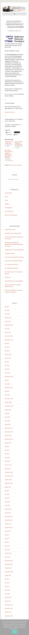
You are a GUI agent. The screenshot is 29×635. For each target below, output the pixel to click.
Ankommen (8, 277)
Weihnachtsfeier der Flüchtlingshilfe (14, 281)
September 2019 (9, 439)
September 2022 (9, 376)
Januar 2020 (8, 424)
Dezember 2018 (9, 472)
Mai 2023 (7, 369)
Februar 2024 (8, 354)
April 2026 (7, 314)
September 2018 (9, 483)
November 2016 (9, 564)
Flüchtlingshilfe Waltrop (14, 9)
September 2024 (9, 339)
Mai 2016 (7, 586)
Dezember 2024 (9, 336)
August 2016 (8, 575)
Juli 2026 (7, 306)
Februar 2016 (8, 597)
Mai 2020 (7, 413)
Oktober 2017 (8, 523)
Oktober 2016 (8, 568)
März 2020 (7, 420)
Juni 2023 (7, 365)
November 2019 (9, 431)
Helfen (6, 196)
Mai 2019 (7, 454)
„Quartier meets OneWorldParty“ (13, 233)
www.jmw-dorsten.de (9, 112)
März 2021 (7, 395)
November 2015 (9, 608)
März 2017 (7, 549)
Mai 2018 (7, 498)
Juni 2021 (7, 391)
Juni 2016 (7, 582)
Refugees (7, 204)
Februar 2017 (8, 553)
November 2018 (9, 476)
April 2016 (7, 590)
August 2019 (8, 443)
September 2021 (9, 387)
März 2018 (7, 505)
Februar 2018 (8, 509)
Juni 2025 (7, 328)
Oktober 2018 (8, 479)
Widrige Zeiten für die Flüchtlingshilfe (14, 249)
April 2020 (7, 417)
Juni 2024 (7, 347)
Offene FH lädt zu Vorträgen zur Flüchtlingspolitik (18, 143)
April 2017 (7, 546)
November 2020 (9, 398)
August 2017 (8, 531)
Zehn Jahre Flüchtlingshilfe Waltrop (14, 261)
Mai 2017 (7, 542)
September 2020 (9, 406)
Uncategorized (8, 207)
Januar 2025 (8, 332)
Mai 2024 (7, 351)
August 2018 (8, 487)
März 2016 (7, 593)
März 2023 (7, 373)
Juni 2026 (7, 310)
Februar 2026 (8, 317)
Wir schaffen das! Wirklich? (11, 264)
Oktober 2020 (8, 402)
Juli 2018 (7, 490)
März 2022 (7, 384)
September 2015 (9, 616)
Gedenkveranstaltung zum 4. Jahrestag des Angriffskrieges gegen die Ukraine (14, 244)
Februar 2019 (8, 465)
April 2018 (7, 501)
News (10, 165)
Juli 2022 (7, 380)
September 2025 (9, 325)
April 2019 (7, 457)
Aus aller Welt (8, 193)
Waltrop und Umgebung (17, 165)
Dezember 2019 (9, 428)
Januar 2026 (8, 321)
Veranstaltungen (9, 211)
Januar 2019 (8, 468)
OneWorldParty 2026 (10, 229)
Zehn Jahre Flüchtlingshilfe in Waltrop (14, 257)
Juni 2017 (7, 538)
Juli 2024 (7, 343)
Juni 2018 (7, 494)
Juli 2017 (7, 535)
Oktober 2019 (8, 435)
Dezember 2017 (9, 516)
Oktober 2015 (8, 612)
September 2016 (9, 571)
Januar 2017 (8, 557)
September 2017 (9, 527)
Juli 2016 (7, 579)
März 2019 (7, 461)
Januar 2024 (8, 358)
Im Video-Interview (10, 253)
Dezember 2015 (9, 605)
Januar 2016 (8, 601)
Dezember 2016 (9, 560)
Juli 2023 (7, 362)
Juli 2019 (7, 446)
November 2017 (9, 520)
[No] (27, 627)
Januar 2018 (8, 512)
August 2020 (8, 409)
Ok (14, 631)
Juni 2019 (7, 450)
